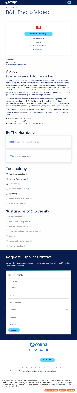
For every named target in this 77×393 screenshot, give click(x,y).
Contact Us (47, 360)
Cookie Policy (26, 368)
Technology (11, 62)
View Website (38, 38)
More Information (51, 390)
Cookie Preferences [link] (61, 368)
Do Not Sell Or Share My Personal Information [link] (43, 368)
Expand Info (38, 50)
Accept (62, 390)
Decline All (71, 390)
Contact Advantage (38, 34)
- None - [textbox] (13, 310)
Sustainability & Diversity (16, 65)
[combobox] (38, 309)
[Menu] (69, 2)
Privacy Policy (16, 368)
